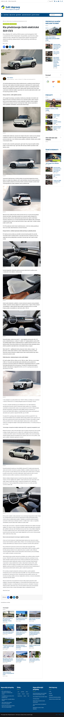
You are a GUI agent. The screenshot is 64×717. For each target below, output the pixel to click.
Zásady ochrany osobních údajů (55, 699)
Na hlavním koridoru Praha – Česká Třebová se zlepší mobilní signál (8, 646)
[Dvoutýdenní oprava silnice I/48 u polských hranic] (21, 614)
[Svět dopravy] (10, 7)
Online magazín (27, 14)
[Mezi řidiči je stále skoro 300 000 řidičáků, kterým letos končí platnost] (8, 654)
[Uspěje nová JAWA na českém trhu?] (49, 182)
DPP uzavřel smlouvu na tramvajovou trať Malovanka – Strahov (8, 619)
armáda (19, 693)
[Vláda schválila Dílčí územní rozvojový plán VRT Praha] (8, 668)
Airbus (27, 691)
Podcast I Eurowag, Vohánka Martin (57, 122)
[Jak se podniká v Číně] (49, 176)
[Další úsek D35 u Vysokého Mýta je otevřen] (35, 614)
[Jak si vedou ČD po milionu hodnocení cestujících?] (8, 627)
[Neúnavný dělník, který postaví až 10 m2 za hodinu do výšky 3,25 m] (49, 46)
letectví (27, 693)
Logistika (13, 14)
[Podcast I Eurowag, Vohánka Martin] (49, 122)
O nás (50, 691)
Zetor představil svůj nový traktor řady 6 (40, 696)
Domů (5, 21)
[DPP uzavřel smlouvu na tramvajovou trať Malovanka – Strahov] (8, 614)
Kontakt (50, 693)
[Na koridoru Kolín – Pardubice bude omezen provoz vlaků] (21, 654)
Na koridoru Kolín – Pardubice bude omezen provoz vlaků (21, 660)
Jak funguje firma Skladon (52, 163)
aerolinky (22, 691)
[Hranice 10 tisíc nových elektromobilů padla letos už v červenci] (35, 654)
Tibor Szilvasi (10, 77)
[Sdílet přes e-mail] (13, 47)
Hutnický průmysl (36, 698)
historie (23, 693)
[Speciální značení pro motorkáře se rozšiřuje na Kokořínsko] (21, 641)
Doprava (6, 14)
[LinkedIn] (10, 47)
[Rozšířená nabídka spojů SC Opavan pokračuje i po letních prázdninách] (35, 627)
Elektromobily (9, 21)
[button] (53, 86)
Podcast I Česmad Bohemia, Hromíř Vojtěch (57, 128)
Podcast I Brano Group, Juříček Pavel (56, 116)
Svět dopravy (36, 14)
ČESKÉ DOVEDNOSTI (52, 149)
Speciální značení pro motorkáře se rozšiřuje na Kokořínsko (21, 646)
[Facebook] (4, 47)
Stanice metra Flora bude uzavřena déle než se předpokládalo (21, 633)
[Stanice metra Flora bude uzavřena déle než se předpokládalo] (21, 627)
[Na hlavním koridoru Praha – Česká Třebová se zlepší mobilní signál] (8, 641)
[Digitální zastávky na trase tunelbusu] (35, 641)
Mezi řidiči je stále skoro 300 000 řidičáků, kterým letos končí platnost (8, 660)
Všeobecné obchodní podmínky (55, 697)
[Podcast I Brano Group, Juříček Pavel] (49, 116)
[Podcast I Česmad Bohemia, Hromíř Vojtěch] (49, 128)
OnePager (51, 695)
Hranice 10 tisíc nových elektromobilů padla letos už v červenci (34, 660)
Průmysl (19, 14)
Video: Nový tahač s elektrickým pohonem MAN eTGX (52, 38)
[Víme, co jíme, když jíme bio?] (49, 53)
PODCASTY (49, 95)
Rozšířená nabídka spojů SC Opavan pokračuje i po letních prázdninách (34, 633)
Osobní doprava (13, 23)
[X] (7, 47)
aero (18, 691)
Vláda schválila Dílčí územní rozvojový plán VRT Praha (8, 673)
